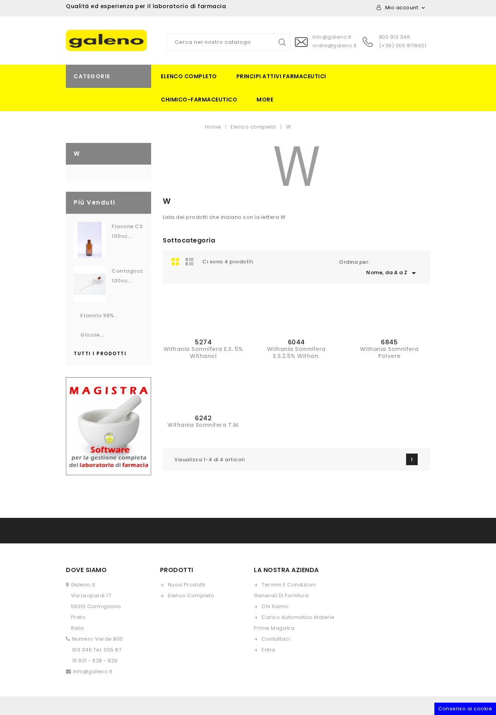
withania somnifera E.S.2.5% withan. (296, 352)
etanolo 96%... (99, 315)
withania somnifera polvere (389, 352)
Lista (189, 261)
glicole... (92, 335)
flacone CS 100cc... (127, 231)
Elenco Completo (191, 595)
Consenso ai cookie (465, 708)
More (265, 99)
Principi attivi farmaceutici (281, 76)
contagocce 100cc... (127, 275)
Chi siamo (275, 606)
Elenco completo (189, 76)
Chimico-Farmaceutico (199, 99)
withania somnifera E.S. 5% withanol (203, 352)
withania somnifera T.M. (203, 425)
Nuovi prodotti (186, 584)
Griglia (175, 261)
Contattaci (276, 639)
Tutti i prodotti (100, 353)
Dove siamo (86, 569)
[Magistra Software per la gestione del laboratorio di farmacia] (108, 426)
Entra (269, 649)
